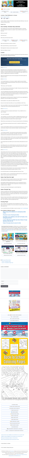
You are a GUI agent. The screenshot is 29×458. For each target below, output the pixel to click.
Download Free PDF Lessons (14, 62)
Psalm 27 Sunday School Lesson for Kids (12, 222)
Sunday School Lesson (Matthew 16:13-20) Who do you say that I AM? (12, 434)
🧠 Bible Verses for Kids (14, 419)
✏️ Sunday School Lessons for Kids (14, 406)
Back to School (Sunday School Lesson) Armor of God (10, 439)
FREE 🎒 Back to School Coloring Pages (14, 40)
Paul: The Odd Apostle (24, 208)
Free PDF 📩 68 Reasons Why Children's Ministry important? (14, 430)
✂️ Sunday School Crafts (14, 410)
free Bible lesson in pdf (9, 229)
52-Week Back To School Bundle (5, 11)
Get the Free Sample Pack (8, 243)
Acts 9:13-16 (5, 130)
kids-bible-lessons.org (17, 455)
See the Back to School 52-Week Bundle (17, 64)
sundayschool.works (24, 454)
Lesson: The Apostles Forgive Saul (7, 262)
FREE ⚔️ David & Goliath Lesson (14, 318)
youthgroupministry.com (12, 455)
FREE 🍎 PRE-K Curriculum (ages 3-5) (24, 11)
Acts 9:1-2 (4, 67)
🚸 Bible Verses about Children (14, 421)
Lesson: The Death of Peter (6, 261)
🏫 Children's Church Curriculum (15, 408)
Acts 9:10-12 (5, 108)
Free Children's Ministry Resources (7, 447)
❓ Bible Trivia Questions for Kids (15, 423)
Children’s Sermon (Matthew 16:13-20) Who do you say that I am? (12, 436)
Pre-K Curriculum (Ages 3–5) (14, 320)
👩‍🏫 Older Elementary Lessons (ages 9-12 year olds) (14, 428)
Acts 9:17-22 (5, 149)
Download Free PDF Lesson (8, 255)
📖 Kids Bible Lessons (14, 404)
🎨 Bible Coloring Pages (14, 415)
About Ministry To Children (6, 443)
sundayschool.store (18, 454)
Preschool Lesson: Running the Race (11, 214)
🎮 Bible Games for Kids (14, 417)
